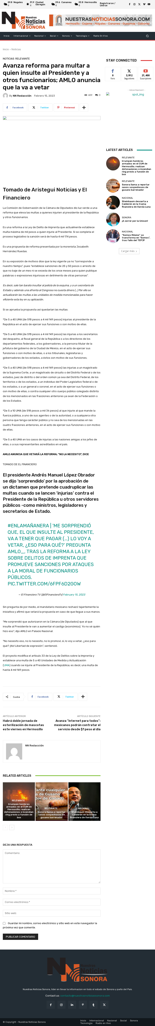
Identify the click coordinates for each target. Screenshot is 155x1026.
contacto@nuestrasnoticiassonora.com (85, 995)
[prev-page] (5, 827)
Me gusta (113, 70)
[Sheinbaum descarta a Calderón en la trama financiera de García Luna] (84, 801)
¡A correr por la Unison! (135, 221)
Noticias (16, 49)
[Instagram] (134, 4)
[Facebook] (129, 4)
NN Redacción (22, 95)
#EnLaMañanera (28, 526)
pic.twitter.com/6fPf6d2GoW (44, 584)
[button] (147, 36)
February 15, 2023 (74, 594)
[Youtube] (149, 4)
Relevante (22, 58)
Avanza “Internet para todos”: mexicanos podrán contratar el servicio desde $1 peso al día (77, 725)
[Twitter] (139, 4)
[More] (84, 107)
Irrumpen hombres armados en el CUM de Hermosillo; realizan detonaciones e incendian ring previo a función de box (19, 811)
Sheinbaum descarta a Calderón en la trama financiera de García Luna (84, 815)
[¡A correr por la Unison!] (113, 219)
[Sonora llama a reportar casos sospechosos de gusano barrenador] (52, 801)
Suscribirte (145, 70)
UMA (6, 665)
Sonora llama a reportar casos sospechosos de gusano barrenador (51, 815)
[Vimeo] (144, 4)
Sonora (126, 217)
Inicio (6, 49)
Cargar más (127, 251)
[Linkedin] (72, 1005)
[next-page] (11, 827)
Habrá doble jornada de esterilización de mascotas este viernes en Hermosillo (23, 725)
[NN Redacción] (6, 95)
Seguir (129, 70)
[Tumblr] (93, 1005)
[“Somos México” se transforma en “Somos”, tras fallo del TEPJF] (113, 236)
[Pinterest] (83, 1005)
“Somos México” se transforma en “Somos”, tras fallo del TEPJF (136, 238)
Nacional (84, 808)
